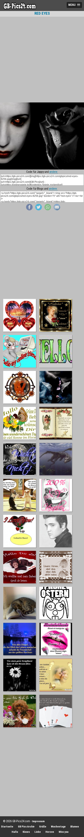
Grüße (42, 826)
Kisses (26, 831)
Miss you (64, 831)
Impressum (38, 821)
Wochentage (58, 826)
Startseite (7, 826)
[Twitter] (38, 209)
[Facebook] (29, 209)
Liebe (37, 831)
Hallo (15, 831)
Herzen (49, 831)
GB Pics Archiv (26, 826)
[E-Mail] (57, 209)
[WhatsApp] (47, 209)
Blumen (74, 826)
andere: (53, 171)
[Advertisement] (42, 59)
